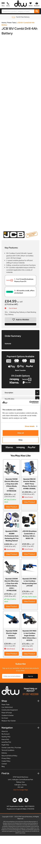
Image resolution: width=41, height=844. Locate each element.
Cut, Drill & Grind (7, 707)
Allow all (20, 433)
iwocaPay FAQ (6, 742)
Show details (29, 426)
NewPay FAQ (6, 737)
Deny (20, 440)
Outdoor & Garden (8, 715)
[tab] (20, 393)
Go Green (5, 718)
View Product (11, 506)
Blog (3, 766)
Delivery (4, 753)
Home (4, 23)
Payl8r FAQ (5, 745)
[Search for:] (18, 11)
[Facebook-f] (20, 800)
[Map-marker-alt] (26, 800)
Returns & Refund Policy (9, 756)
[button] (20, 319)
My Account (5, 734)
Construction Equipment (10, 710)
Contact (4, 764)
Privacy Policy (6, 758)
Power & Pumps (7, 713)
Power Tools (11, 23)
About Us (5, 731)
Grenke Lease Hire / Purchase (11, 747)
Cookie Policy (6, 761)
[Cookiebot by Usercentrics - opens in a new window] (29, 402)
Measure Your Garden (9, 721)
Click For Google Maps (20, 790)
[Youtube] (15, 800)
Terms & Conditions (8, 750)
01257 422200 (30, 694)
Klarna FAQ (5, 739)
